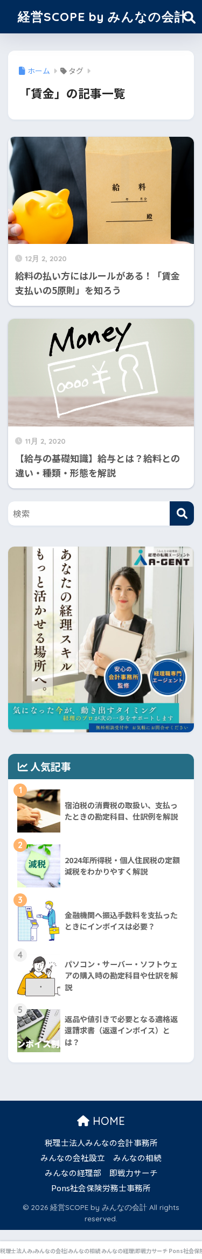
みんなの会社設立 (72, 1157)
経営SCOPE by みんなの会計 (102, 16)
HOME (107, 1121)
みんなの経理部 (73, 1172)
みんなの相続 (137, 1157)
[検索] (182, 513)
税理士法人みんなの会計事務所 (101, 1142)
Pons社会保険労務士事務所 (101, 1187)
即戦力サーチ (133, 1172)
